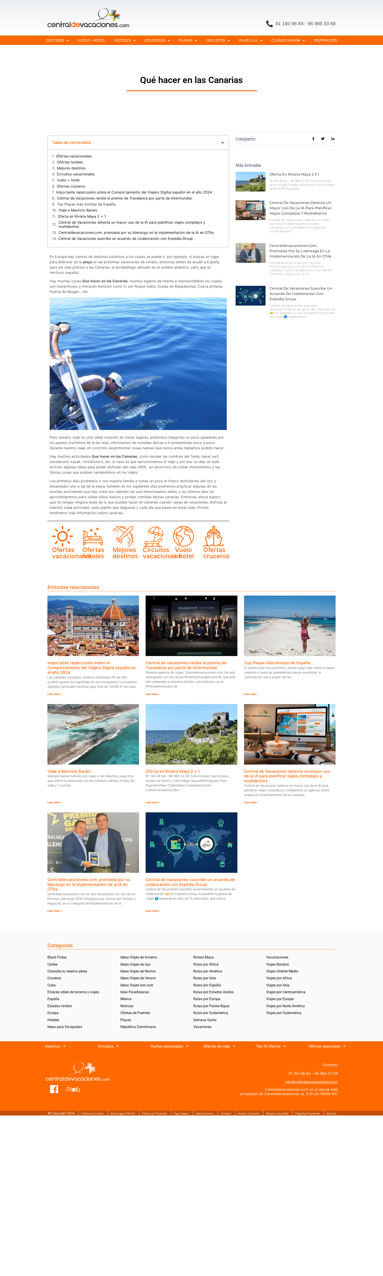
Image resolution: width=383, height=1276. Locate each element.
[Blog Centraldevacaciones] (76, 1089)
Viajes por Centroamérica (285, 992)
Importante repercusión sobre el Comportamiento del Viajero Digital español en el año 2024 (134, 192)
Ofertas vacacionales (74, 156)
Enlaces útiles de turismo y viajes (73, 992)
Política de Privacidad (154, 1113)
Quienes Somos (205, 1113)
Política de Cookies (92, 1113)
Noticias (126, 1006)
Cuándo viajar (286, 40)
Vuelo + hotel (68, 180)
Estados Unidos (59, 1006)
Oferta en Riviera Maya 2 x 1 (82, 216)
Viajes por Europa (280, 999)
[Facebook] (54, 1089)
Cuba (51, 985)
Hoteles (122, 40)
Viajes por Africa (279, 978)
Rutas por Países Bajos (211, 1006)
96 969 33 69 (322, 23)
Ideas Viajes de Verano (138, 978)
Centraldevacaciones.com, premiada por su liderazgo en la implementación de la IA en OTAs (136, 232)
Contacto (226, 1113)
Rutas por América (207, 971)
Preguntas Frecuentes (307, 1113)
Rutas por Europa (206, 999)
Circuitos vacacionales (76, 174)
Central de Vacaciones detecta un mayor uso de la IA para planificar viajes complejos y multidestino (132, 224)
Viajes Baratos (277, 964)
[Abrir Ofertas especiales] (344, 1046)
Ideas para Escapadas (64, 1027)
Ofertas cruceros (71, 186)
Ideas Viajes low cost (136, 985)
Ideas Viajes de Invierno (138, 957)
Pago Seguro (181, 1113)
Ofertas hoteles (70, 162)
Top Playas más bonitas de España (86, 204)
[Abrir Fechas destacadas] (187, 1046)
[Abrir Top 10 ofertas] (284, 1046)
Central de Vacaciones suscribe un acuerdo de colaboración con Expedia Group (125, 238)
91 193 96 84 (289, 23)
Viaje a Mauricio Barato (78, 210)
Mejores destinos (71, 168)
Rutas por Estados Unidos (213, 992)
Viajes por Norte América (285, 1006)
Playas (125, 1020)
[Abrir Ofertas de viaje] (234, 1046)
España (53, 999)
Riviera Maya (203, 957)
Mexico (126, 999)
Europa (53, 1013)
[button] (222, 142)
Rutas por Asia (204, 978)
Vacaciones (202, 1027)
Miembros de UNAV (277, 1113)
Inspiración (325, 40)
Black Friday (57, 957)
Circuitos (215, 40)
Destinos (55, 40)
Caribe (52, 964)
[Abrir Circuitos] (117, 1046)
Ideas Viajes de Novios (138, 971)
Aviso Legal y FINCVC (123, 1113)
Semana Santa (205, 1020)
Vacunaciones (277, 957)
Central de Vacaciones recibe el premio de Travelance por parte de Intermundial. (125, 198)
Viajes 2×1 (248, 40)
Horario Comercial (248, 1113)
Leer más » (54, 694)
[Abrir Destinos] (64, 1046)
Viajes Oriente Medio (282, 971)
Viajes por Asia (277, 985)
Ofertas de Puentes (135, 1013)
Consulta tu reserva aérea (67, 971)
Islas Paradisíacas (134, 992)
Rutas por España (207, 985)
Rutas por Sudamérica (210, 1013)
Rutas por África (206, 964)
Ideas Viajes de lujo (135, 964)
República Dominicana (138, 1027)
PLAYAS (185, 40)
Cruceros (155, 40)
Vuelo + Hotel (92, 40)
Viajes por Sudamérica (283, 1013)
